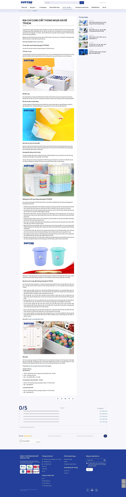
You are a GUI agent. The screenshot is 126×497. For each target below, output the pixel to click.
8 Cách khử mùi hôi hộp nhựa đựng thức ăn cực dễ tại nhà (97, 45)
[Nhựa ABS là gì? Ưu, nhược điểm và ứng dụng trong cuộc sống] (83, 30)
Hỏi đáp (65, 461)
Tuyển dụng (44, 468)
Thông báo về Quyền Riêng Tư (70, 464)
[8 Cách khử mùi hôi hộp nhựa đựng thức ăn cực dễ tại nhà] (83, 44)
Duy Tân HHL (66, 470)
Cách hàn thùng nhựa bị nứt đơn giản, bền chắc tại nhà (97, 52)
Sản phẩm (32, 7)
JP (105, 2)
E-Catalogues (43, 7)
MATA (43, 478)
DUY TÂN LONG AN (46, 483)
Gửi (105, 436)
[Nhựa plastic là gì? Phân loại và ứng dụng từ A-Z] (83, 37)
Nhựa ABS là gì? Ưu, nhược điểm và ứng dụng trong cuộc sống (97, 30)
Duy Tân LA (66, 473)
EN (100, 2)
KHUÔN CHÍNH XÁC (46, 481)
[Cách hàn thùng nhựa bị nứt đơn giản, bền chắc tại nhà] (83, 52)
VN (103, 2)
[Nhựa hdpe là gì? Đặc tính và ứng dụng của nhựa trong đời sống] (83, 22)
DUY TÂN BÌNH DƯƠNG (46, 485)
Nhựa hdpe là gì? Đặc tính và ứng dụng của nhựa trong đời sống (97, 23)
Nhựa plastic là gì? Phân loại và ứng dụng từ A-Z (97, 37)
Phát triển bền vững (54, 7)
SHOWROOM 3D (95, 7)
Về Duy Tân (24, 7)
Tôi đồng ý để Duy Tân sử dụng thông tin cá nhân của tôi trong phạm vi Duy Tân (97, 464)
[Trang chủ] (20, 10)
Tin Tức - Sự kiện (66, 7)
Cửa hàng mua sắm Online (81, 7)
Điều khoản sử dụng (68, 459)
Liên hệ (104, 7)
